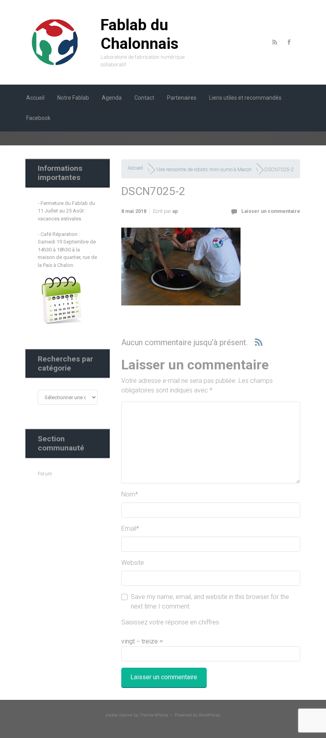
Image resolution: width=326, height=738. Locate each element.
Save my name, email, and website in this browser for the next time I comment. (210, 601)
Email (130, 528)
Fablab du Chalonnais (140, 34)
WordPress (209, 715)
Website (132, 562)
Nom (129, 494)
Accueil (135, 168)
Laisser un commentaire (270, 211)
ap (175, 211)
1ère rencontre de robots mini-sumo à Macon (204, 169)
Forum (45, 474)
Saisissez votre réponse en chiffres (170, 622)
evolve (112, 715)
